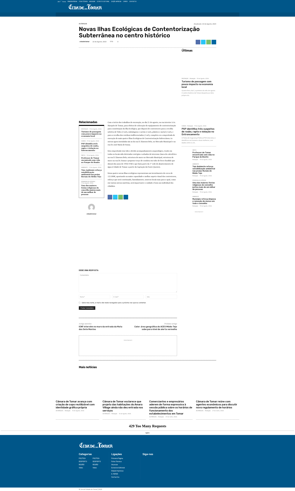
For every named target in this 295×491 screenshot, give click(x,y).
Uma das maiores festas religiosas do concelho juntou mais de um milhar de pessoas (90, 190)
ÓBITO (83, 155)
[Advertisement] (128, 243)
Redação (192, 78)
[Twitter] (232, 1)
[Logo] (85, 7)
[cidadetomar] (91, 207)
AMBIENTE (84, 167)
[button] (236, 14)
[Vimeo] (235, 1)
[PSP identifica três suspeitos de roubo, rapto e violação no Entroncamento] (199, 112)
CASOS (83, 141)
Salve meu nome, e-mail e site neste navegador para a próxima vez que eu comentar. (114, 303)
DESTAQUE (84, 129)
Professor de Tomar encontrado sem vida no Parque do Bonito (90, 160)
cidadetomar (85, 41)
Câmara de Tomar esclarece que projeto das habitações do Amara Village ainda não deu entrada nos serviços (123, 406)
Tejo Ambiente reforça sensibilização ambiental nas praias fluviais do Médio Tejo (91, 173)
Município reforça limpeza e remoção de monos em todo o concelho (204, 201)
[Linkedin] (214, 42)
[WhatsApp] (208, 42)
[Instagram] (230, 1)
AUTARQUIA (83, 23)
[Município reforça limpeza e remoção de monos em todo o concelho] (186, 200)
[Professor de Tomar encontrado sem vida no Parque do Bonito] (186, 153)
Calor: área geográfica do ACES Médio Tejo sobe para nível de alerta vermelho (155, 328)
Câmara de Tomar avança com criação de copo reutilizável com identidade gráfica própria (75, 404)
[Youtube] (238, 1)
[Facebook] (227, 1)
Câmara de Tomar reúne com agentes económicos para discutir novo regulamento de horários (216, 404)
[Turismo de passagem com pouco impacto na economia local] (199, 64)
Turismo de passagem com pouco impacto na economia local (91, 133)
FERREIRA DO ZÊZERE (88, 181)
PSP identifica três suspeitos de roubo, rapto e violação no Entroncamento (90, 147)
